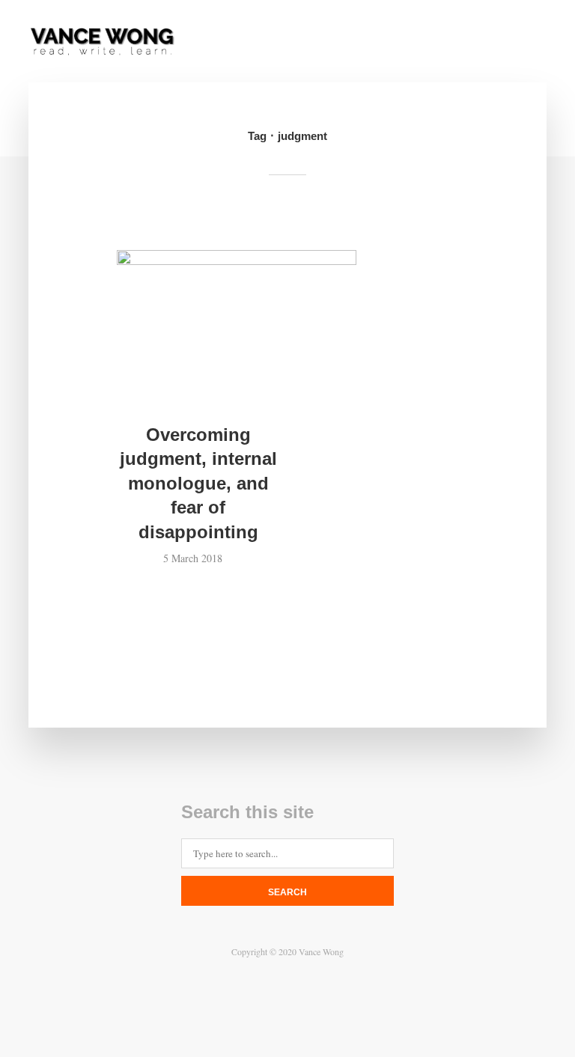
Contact (250, 43)
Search (287, 892)
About (185, 43)
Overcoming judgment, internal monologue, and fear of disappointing (198, 483)
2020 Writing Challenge (418, 43)
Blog (311, 43)
